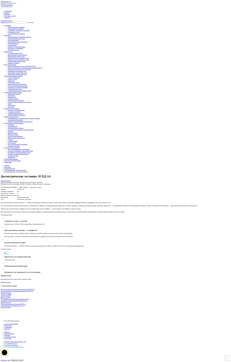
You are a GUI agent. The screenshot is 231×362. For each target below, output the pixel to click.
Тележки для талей (13, 146)
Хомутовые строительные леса (17, 73)
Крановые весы (13, 126)
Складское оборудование (12, 147)
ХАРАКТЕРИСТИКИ (10, 187)
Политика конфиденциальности (14, 347)
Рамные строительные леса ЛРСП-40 (19, 69)
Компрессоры (12, 97)
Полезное (7, 14)
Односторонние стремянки (16, 27)
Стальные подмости (14, 112)
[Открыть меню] (1, 8)
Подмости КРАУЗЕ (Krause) (16, 115)
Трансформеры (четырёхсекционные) (19, 37)
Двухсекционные (13, 40)
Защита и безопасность (11, 117)
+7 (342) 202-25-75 (6, 6)
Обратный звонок (6, 20)
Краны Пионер (12, 133)
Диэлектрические (13, 50)
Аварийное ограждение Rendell (17, 87)
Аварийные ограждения (15, 120)
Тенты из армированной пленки (18, 86)
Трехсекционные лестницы (16, 38)
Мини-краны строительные (16, 138)
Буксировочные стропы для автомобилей (20, 130)
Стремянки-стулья (13, 32)
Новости (7, 12)
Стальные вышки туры (15, 53)
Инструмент (12, 105)
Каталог (23, 92)
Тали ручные (12, 143)
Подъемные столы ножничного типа (19, 152)
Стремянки (7, 25)
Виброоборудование (14, 94)
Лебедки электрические (15, 136)
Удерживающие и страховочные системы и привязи (24, 118)
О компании (8, 11)
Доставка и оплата (10, 16)
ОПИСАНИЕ (23, 187)
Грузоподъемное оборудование (13, 123)
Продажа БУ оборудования (12, 160)
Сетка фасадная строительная (17, 84)
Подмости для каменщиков (16, 110)
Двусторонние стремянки (16, 29)
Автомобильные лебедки (15, 128)
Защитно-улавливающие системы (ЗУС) (20, 121)
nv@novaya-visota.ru (7, 5)
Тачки (10, 104)
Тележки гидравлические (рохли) (18, 154)
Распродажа (8, 162)
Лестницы (7, 35)
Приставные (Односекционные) (18, 42)
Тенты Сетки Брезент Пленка (13, 76)
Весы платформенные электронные (19, 149)
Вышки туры (8, 51)
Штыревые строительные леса (17, 74)
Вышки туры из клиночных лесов (18, 60)
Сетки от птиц (12, 79)
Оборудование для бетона (16, 100)
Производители (9, 333)
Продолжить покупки (17, 360)
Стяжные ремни (13, 141)
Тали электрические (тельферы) (18, 144)
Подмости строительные (11, 108)
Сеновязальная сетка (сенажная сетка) (19, 90)
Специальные (12, 45)
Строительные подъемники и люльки (19, 102)
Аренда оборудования (11, 159)
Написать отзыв (6, 282)
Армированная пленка (15, 89)
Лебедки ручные (13, 134)
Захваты (10, 131)
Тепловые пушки (13, 99)
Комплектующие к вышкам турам (18, 58)
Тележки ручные (13, 156)
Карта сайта (8, 338)
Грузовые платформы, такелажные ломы (20, 151)
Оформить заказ (6, 360)
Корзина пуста (5, 22)
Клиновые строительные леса (17, 71)
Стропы (10, 139)
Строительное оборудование (13, 92)
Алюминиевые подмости (15, 113)
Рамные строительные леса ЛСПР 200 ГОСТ (22, 66)
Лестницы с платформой (15, 48)
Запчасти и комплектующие (16, 47)
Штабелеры (11, 157)
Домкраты (11, 125)
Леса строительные (10, 64)
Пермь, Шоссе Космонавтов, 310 (16, 341)
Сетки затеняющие (14, 77)
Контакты (7, 17)
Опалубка (11, 107)
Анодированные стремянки (16, 34)
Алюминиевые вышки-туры (16, 61)
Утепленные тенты (14, 82)
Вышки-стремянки (13, 63)
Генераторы (11, 95)
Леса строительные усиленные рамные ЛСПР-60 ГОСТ (25, 68)
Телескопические (13, 43)
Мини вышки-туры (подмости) (17, 55)
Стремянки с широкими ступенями (19, 30)
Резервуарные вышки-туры (16, 56)
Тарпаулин (11, 81)
